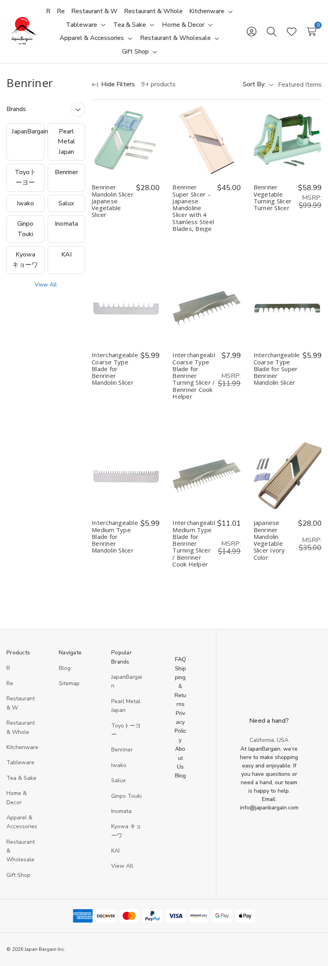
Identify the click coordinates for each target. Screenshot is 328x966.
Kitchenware (22, 747)
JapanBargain (28, 131)
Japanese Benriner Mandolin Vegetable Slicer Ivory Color (269, 540)
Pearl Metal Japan (66, 141)
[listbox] (299, 85)
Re (9, 683)
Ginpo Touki (25, 229)
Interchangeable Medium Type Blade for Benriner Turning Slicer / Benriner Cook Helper (193, 543)
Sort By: (254, 84)
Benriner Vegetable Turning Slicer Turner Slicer (273, 197)
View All (46, 284)
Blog (64, 668)
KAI (66, 254)
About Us (180, 757)
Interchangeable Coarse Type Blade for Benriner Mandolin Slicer (115, 369)
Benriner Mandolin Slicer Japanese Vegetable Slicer (113, 201)
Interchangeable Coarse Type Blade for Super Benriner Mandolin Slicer (277, 369)
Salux (66, 203)
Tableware (20, 762)
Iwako (25, 203)
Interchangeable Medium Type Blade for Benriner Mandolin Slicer (115, 536)
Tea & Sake (21, 778)
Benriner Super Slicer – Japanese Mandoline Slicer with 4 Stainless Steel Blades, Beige (193, 208)
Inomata (66, 223)
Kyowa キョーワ (25, 259)
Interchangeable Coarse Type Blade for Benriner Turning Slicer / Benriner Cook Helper (193, 376)
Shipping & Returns (180, 686)
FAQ (180, 659)
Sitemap (69, 683)
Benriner (66, 172)
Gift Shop (18, 875)
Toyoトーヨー (25, 177)
